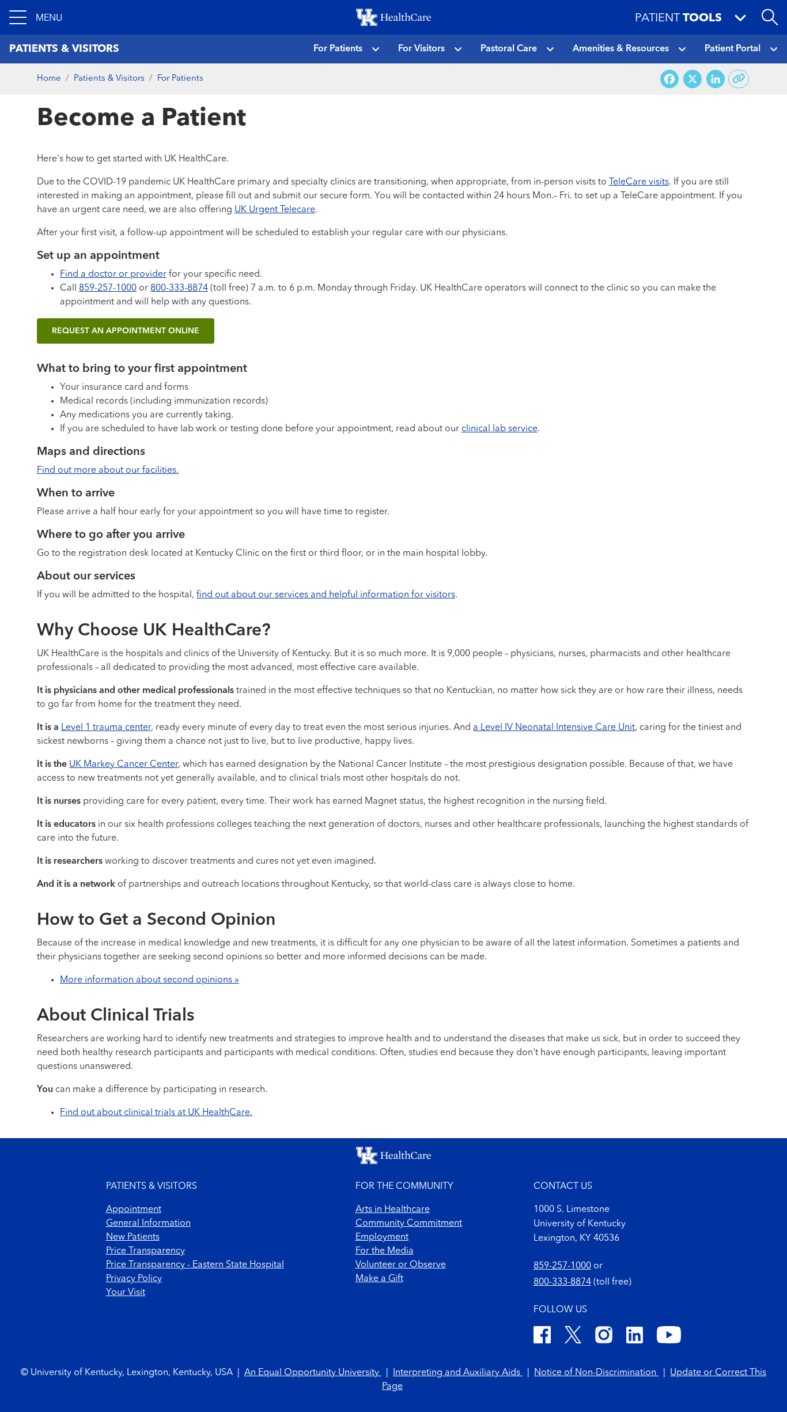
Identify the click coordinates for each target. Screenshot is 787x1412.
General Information (148, 1223)
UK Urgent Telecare (274, 209)
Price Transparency (145, 1251)
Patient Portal (732, 49)
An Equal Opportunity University (312, 1372)
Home (49, 78)
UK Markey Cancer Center (123, 764)
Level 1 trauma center (106, 727)
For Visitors (421, 49)
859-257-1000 (108, 288)
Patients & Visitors (109, 78)
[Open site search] (769, 17)
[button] (35, 17)
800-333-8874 (179, 288)
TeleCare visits (639, 182)
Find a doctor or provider (113, 274)
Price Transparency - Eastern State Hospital (195, 1265)
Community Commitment (408, 1223)
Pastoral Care (508, 49)
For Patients (337, 49)
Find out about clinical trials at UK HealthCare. (156, 1112)
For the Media (384, 1251)
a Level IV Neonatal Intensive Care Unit (554, 727)
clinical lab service (499, 429)
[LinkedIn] (634, 1336)
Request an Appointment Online (125, 331)
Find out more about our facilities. (108, 470)
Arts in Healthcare (392, 1209)
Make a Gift (379, 1278)
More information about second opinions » (149, 980)
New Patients (133, 1237)
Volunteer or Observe (400, 1265)
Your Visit (125, 1292)
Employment (381, 1237)
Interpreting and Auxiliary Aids (458, 1372)
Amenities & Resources (621, 49)
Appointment (133, 1209)
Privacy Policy (134, 1278)
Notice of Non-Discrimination (596, 1372)
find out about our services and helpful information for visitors (325, 595)
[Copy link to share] (739, 79)
